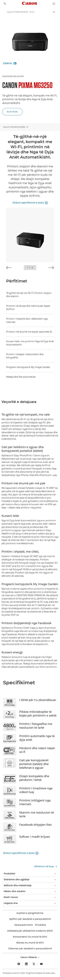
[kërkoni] (4, 3)
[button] (9, 267)
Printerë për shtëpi (13, 76)
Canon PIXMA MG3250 (14, 127)
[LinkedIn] (26, 964)
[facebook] (19, 964)
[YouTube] (41, 964)
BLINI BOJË (12, 112)
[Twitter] (34, 964)
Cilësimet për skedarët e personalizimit (30, 948)
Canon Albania (28, 957)
